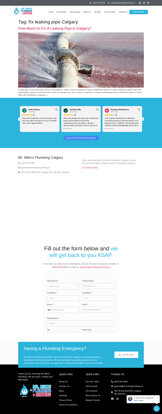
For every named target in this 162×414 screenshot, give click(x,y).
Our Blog (97, 12)
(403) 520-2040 (59, 267)
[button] (142, 119)
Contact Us (123, 12)
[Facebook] (140, 3)
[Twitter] (144, 3)
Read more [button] (26, 129)
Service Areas (75, 12)
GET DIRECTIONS (90, 167)
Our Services (61, 12)
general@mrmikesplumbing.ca (95, 267)
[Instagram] (117, 399)
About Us (87, 12)
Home (51, 12)
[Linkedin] (148, 3)
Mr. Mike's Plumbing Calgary (40, 157)
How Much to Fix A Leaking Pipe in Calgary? (54, 28)
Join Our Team (109, 12)
